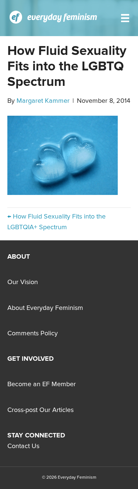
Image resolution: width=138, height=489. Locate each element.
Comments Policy (32, 333)
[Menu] (125, 18)
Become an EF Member (41, 384)
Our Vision (22, 282)
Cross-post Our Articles (40, 410)
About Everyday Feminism (45, 308)
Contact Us (23, 446)
